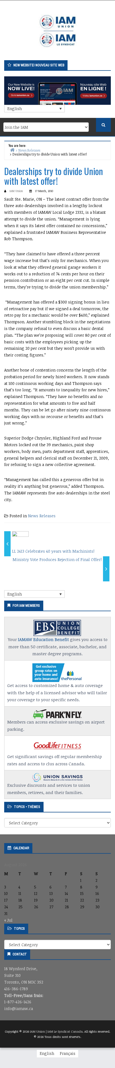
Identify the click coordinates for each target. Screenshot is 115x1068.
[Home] (12, 149)
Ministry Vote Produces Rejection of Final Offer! (57, 559)
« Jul (8, 920)
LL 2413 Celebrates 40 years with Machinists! (53, 551)
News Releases (42, 515)
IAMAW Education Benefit (43, 639)
